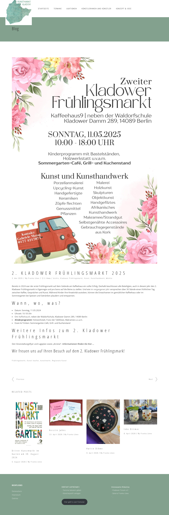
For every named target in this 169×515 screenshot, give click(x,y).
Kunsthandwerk (98, 278)
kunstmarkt (45, 360)
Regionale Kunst (59, 360)
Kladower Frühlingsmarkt (71, 278)
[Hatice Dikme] (103, 421)
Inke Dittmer (132, 429)
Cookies (15, 498)
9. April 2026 (92, 453)
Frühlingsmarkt (19, 360)
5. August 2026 (19, 462)
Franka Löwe (33, 278)
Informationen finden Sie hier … (78, 344)
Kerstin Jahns (57, 430)
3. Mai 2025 (17, 278)
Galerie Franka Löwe (120, 493)
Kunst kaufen (33, 360)
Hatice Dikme (94, 448)
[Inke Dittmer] (140, 411)
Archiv (56, 278)
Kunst (87, 278)
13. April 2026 (55, 434)
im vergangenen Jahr (100, 289)
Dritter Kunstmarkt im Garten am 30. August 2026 (25, 454)
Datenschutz (17, 491)
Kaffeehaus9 (24, 316)
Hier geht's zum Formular (74, 502)
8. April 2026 (130, 433)
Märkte (109, 278)
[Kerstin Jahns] (66, 412)
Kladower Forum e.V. (120, 490)
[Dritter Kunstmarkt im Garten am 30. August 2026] (28, 422)
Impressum (16, 495)
